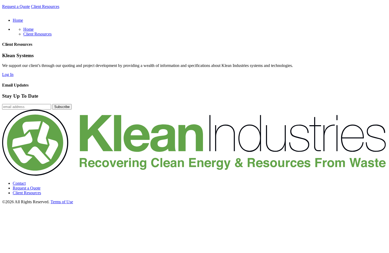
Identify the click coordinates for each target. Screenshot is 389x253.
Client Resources (45, 6)
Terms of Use (62, 202)
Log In (7, 74)
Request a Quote (16, 6)
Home (28, 29)
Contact (19, 183)
